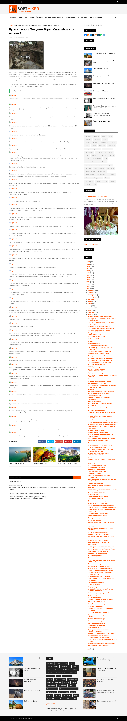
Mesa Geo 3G (92, 545)
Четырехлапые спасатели (97, 558)
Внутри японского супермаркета (100, 360)
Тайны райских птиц (40, 463)
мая (89, 306)
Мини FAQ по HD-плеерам (97, 553)
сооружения (98, 178)
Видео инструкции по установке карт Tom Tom (102, 561)
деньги (113, 142)
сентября (91, 297)
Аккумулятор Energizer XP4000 (99, 566)
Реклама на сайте (50, 703)
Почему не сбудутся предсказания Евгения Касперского (104, 107)
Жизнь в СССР (71, 17)
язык (94, 184)
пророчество (90, 171)
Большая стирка (94, 585)
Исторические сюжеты (54, 17)
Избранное (23, 17)
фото (105, 181)
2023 (88, 262)
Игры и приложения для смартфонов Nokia (101, 615)
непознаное (100, 165)
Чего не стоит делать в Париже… (100, 568)
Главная (11, 2)
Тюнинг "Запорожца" (95, 483)
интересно (89, 152)
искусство (108, 152)
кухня (87, 158)
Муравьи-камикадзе (95, 606)
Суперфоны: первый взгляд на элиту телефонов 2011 (101, 333)
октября (91, 295)
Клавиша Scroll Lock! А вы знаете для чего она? (101, 413)
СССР (104, 136)
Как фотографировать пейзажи (99, 331)
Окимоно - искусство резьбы (98, 534)
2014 (88, 282)
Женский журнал (36, 17)
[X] (93, 35)
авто (110, 136)
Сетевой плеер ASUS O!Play (98, 496)
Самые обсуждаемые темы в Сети (100, 608)
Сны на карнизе (93, 379)
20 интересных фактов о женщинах (101, 547)
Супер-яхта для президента (98, 532)
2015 (88, 279)
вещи (104, 139)
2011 (88, 288)
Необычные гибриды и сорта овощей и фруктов (102, 376)
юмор (88, 184)
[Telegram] (104, 35)
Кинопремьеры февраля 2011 (98, 345)
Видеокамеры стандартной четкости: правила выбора (102, 386)
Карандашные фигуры (96, 373)
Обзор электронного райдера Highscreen (99, 476)
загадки (88, 149)
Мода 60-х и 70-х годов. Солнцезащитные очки (97, 470)
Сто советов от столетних (95, 196)
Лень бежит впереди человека (99, 485)
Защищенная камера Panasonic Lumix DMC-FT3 (101, 510)
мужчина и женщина (92, 161)
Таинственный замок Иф (101, 68)
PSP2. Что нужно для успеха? (98, 593)
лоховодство (96, 158)
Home (11, 25)
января (91, 315)
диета (94, 145)
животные (111, 145)
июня (90, 303)
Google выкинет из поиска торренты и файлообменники (102, 480)
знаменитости (107, 149)
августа (91, 299)
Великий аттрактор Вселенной (103, 83)
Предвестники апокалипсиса (98, 645)
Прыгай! (91, 487)
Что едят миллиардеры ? (97, 410)
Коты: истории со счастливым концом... (102, 507)
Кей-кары (91, 610)
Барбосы (91, 526)
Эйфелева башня (94, 494)
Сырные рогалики (94, 473)
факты (98, 181)
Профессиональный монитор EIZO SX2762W (100, 529)
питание (88, 168)
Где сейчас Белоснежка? (97, 492)
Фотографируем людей (96, 623)
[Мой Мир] (91, 35)
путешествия (90, 174)
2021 (88, 266)
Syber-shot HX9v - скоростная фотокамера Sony (99, 398)
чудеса (112, 181)
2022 (88, 264)
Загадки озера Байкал (16, 463)
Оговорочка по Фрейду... (97, 467)
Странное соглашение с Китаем (99, 351)
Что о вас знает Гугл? (95, 564)
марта (90, 310)
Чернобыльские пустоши (97, 365)
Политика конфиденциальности (55, 705)
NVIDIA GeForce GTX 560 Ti (97, 602)
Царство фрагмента (95, 401)
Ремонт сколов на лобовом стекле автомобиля (100, 435)
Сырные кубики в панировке (98, 354)
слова (73, 692)
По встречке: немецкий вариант (99, 356)
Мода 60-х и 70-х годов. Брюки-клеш (101, 633)
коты (112, 155)
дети (87, 145)
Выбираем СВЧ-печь (95, 339)
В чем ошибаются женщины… (98, 432)
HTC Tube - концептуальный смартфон (102, 424)
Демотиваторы (93, 443)
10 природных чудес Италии (67, 463)
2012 (88, 286)
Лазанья (91, 389)
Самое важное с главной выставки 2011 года (102, 640)
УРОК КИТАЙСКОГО (95, 627)
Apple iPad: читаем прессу (97, 420)
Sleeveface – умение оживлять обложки (102, 490)
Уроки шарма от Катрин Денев (99, 408)
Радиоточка (92, 406)
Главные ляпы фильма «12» (97, 516)
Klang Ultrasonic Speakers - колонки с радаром (101, 460)
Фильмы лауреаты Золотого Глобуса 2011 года (101, 427)
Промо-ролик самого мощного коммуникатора (99, 394)
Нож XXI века (92, 595)
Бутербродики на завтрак (97, 604)
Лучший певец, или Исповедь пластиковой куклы (98, 454)
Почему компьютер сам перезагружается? (96, 370)
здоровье (97, 149)
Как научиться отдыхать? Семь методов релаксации (102, 319)
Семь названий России (100, 91)
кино (87, 155)
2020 (88, 268)
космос (104, 155)
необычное (89, 165)
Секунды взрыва (94, 587)
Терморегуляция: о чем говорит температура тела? (99, 630)
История (88, 136)
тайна (107, 178)
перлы (109, 165)
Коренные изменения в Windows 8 (100, 358)
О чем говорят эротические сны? (100, 445)
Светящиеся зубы (94, 597)
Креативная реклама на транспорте (101, 328)
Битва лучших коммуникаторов (99, 381)
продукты (110, 168)
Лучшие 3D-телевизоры (96, 619)
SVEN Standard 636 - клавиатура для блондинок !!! (101, 579)
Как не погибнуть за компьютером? (101, 505)
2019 (88, 271)
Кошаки (90, 341)
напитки (66, 682)
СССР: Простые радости (97, 367)
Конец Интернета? (95, 520)
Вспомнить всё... (94, 343)
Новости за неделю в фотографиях (101, 391)
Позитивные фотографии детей (99, 542)
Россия (96, 136)
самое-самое (101, 174)
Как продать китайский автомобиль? (101, 549)
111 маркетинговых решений (98, 540)
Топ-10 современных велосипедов (100, 570)
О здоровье (82, 17)
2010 (88, 649)
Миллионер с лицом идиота (98, 551)
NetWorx (91, 457)
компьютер (95, 155)
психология (101, 171)
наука (104, 161)
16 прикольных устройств (97, 430)
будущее (97, 139)
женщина (102, 145)
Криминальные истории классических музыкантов (101, 114)
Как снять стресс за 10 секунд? (99, 362)
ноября (91, 292)
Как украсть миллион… (96, 498)
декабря (91, 290)
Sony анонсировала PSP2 (97, 465)
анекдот (88, 139)
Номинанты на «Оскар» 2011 (98, 503)
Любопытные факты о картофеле (104, 53)
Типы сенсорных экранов (97, 447)
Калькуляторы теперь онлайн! (99, 326)
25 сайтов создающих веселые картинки (103, 422)
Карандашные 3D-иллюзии (98, 513)
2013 (88, 284)
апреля (91, 308)
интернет (99, 152)
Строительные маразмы (96, 625)
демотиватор (104, 142)
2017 (88, 275)
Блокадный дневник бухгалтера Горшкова (100, 416)
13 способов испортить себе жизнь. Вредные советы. (101, 589)
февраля (91, 312)
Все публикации (96, 17)
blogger (77, 477)
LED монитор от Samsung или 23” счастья (100, 348)
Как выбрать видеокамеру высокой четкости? (101, 323)
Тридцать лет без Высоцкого (98, 613)
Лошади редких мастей (101, 76)
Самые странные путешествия (99, 621)
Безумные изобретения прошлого (104, 98)
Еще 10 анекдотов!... (91, 244)
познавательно (99, 168)
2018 (88, 273)
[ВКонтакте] (85, 35)
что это (59, 698)
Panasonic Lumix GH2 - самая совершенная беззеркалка (98, 636)
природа (25, 25)
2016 (88, 277)
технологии (89, 181)
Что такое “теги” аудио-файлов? (100, 403)
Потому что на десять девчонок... (100, 518)
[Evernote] (101, 35)
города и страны (91, 142)
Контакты (25, 2)
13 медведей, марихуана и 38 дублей (101, 438)
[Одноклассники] (88, 35)
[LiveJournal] (98, 35)
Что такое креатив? (95, 556)
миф (105, 158)
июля (90, 301)
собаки (112, 174)
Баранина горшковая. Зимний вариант (102, 643)
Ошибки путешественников (98, 441)
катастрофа (17, 25)
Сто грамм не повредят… (97, 337)
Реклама (18, 2)
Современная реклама (96, 582)
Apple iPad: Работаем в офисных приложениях (99, 573)
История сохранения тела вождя (100, 316)
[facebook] (117, 2)
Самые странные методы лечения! (100, 599)
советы (88, 178)
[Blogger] (96, 35)
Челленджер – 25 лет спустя (98, 383)
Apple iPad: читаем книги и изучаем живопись (101, 523)
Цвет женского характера (97, 501)
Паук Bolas (91, 463)
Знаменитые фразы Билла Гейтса (100, 576)
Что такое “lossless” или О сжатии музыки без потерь (100, 450)
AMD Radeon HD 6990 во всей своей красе (101, 537)
